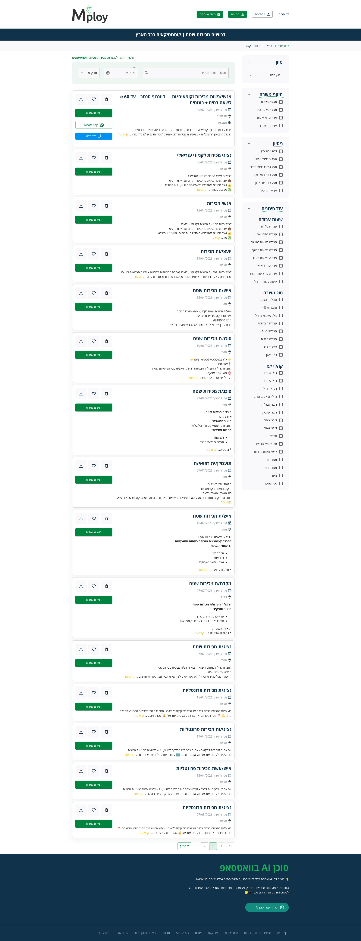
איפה (133, 67)
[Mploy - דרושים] (90, 22)
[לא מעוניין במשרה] (106, 99)
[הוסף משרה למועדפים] (93, 99)
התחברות (260, 14)
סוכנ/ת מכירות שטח (212, 391)
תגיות (166, 933)
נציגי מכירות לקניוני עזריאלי (204, 155)
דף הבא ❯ (184, 846)
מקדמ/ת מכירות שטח (210, 583)
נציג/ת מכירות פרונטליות (207, 690)
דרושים (284, 46)
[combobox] (188, 72)
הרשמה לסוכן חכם (146, 933)
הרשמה (235, 14)
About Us (182, 933)
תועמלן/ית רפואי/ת (212, 463)
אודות (198, 933)
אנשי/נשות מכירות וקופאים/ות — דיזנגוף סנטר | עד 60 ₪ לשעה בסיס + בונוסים (175, 100)
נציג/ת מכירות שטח (212, 647)
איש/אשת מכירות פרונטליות (203, 768)
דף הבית (284, 14)
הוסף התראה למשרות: (103, 57)
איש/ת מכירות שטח (212, 290)
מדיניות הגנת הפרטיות (257, 933)
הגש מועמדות (94, 113)
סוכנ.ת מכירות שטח (212, 339)
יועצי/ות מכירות (216, 251)
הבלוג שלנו (122, 933)
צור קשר (213, 933)
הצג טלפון (91, 136)
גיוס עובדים (102, 933)
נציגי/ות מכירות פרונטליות (205, 729)
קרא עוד (123, 134)
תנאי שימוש (231, 933)
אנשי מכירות (219, 203)
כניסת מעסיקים (207, 14)
